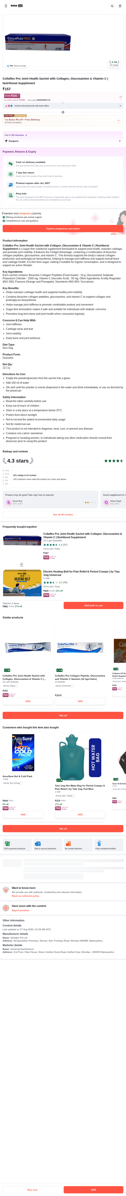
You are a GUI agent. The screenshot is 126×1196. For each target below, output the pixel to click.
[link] (16, 6)
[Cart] (119, 6)
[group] (63, 42)
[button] (114, 63)
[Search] (112, 6)
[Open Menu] (6, 6)
